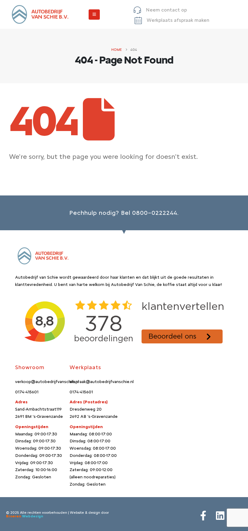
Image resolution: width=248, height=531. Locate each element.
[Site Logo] (39, 14)
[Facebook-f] (203, 515)
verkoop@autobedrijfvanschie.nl (47, 381)
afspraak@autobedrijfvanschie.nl (102, 381)
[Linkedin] (220, 515)
